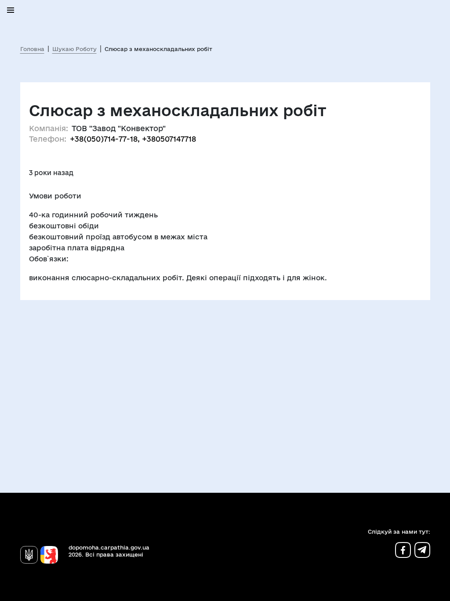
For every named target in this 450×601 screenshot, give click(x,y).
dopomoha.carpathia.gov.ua (109, 547)
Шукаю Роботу (74, 49)
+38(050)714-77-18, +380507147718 (133, 139)
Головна (32, 49)
